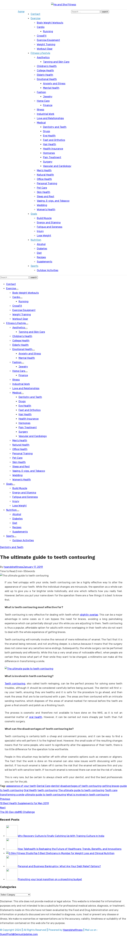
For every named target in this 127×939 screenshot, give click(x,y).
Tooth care (111, 790)
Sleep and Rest (45, 196)
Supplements (44, 261)
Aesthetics (43, 57)
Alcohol (41, 244)
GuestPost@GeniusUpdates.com (19, 934)
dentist (55, 785)
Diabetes (42, 248)
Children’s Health (47, 66)
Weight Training (46, 44)
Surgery (47, 161)
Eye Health (49, 135)
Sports (34, 265)
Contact (35, 14)
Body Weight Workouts (50, 22)
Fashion (41, 92)
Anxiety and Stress (54, 83)
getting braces (110, 785)
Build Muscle (44, 218)
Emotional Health (47, 79)
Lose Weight (44, 235)
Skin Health (43, 192)
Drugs (46, 131)
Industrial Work (45, 113)
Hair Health (49, 144)
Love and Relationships (50, 118)
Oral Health (30, 790)
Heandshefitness (73, 929)
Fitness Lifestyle (40, 53)
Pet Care (42, 187)
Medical (41, 122)
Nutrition (36, 239)
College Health (45, 70)
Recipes (41, 257)
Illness (40, 109)
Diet (39, 252)
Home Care (43, 100)
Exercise (35, 18)
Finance (47, 105)
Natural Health (45, 174)
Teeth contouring (15, 683)
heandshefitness (13, 566)
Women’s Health (46, 209)
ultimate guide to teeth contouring (45, 794)
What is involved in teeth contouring (88, 794)
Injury (40, 231)
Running (48, 31)
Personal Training (47, 183)
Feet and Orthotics (54, 140)
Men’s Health (44, 170)
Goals (34, 213)
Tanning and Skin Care (56, 61)
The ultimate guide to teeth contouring (81, 790)
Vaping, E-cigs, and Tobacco (53, 200)
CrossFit (41, 35)
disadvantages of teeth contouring (81, 785)
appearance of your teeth (21, 785)
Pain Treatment (52, 157)
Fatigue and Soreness (49, 226)
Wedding (42, 205)
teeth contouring (47, 790)
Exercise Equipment (48, 40)
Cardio (40, 27)
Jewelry (47, 96)
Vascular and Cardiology (57, 166)
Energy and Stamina (49, 222)
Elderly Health (45, 74)
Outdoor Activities (47, 270)
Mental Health (51, 87)
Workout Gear (45, 48)
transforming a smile (12, 794)
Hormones (49, 153)
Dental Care (43, 785)
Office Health (44, 179)
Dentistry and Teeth (54, 126)
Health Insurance (53, 148)
